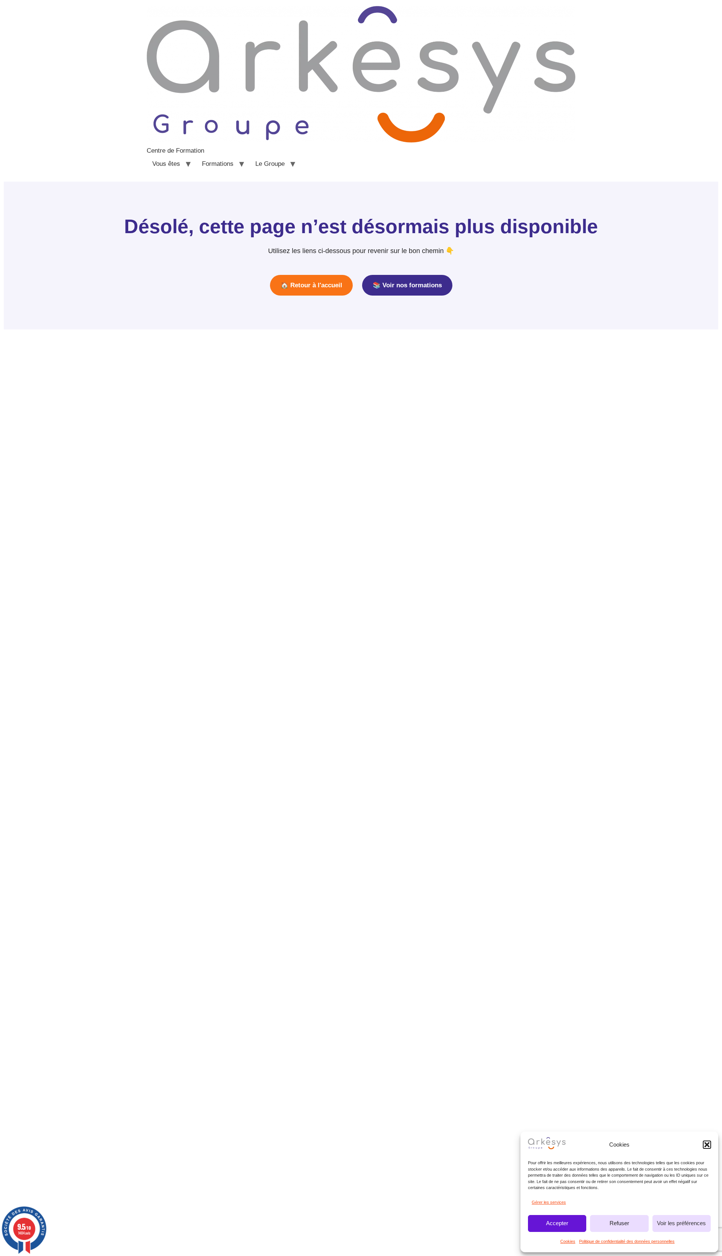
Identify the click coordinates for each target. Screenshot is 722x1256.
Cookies (567, 1241)
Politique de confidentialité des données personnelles (627, 1241)
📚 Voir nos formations (407, 285)
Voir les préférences (681, 1223)
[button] (707, 1144)
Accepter (557, 1223)
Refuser (619, 1223)
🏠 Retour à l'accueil (311, 285)
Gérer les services (549, 1202)
